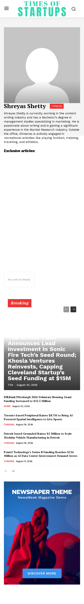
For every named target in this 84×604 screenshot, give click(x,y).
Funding (9, 424)
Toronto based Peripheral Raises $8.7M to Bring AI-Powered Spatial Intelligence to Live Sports (39, 417)
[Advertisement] (42, 222)
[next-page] (73, 309)
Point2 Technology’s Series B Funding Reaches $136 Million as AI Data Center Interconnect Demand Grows (40, 454)
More (7, 406)
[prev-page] (66, 309)
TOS (10, 384)
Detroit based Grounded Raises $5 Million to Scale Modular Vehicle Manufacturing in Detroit (38, 435)
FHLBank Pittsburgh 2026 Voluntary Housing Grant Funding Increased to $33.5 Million (38, 399)
